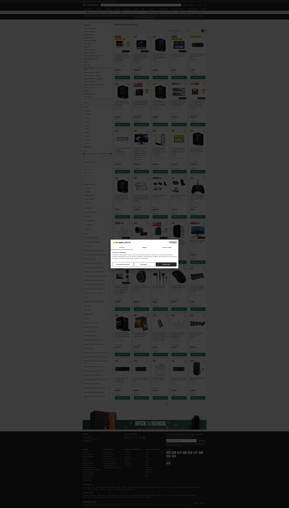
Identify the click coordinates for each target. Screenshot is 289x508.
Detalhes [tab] (144, 247)
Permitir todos (166, 264)
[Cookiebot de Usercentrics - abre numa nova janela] (170, 242)
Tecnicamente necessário (123, 264)
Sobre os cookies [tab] (167, 247)
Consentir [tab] (122, 247)
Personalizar (143, 264)
